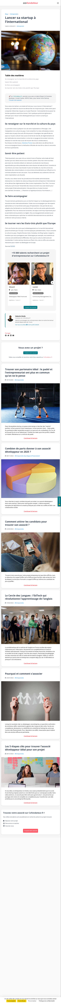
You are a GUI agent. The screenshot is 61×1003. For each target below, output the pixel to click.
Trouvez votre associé (30, 353)
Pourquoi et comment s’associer (23, 673)
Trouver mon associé (15, 100)
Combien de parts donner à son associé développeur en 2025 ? (28, 450)
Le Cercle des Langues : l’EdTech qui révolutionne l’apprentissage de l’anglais (28, 597)
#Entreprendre (20, 26)
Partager (8, 333)
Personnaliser (32, 1001)
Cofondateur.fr (17, 96)
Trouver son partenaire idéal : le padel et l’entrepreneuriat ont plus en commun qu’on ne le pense (28, 372)
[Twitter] (8, 336)
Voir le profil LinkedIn (33, 324)
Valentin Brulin (20, 316)
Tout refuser (22, 1001)
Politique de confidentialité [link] (47, 1001)
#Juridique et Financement (32, 456)
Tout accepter (11, 1001)
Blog (6, 14)
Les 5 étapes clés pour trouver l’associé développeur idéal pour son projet (27, 748)
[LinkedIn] (11, 336)
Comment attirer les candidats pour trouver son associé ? (26, 523)
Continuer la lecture (30, 438)
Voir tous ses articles (20, 324)
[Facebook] (6, 336)
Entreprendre (14, 14)
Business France (27, 143)
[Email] (13, 336)
